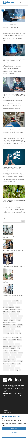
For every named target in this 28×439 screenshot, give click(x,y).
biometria (14, 302)
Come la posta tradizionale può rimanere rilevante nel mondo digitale (13, 130)
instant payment (6, 318)
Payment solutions (8, 412)
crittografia (5, 309)
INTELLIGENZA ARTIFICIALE (16, 318)
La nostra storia (7, 401)
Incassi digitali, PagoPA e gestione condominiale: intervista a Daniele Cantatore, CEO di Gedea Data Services (14, 266)
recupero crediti (6, 329)
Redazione (6, 27)
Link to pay (5, 320)
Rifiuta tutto (14, 436)
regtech (12, 329)
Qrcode (18, 326)
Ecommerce (13, 311)
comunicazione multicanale (8, 307)
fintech (18, 311)
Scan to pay (17, 331)
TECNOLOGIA (11, 134)
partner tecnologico (7, 324)
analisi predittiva (15, 300)
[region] (14, 426)
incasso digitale (13, 316)
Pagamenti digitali (6, 322)
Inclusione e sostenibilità (9, 406)
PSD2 (4, 326)
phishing (14, 324)
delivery (19, 309)
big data (5, 302)
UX (20, 333)
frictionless (5, 313)
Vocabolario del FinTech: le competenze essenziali (13, 25)
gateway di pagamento (13, 313)
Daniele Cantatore (12, 309)
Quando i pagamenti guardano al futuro (13, 167)
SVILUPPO (5, 29)
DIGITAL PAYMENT (20, 95)
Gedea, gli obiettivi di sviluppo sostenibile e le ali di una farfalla (14, 201)
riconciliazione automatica (8, 331)
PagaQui (13, 322)
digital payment (6, 311)
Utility (17, 333)
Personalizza (14, 432)
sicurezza (12, 333)
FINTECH (19, 27)
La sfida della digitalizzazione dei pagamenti (14, 59)
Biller (9, 302)
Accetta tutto (14, 428)
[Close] (26, 415)
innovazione (20, 316)
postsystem (20, 324)
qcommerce (13, 326)
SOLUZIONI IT (19, 132)
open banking (11, 320)
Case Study (5, 305)
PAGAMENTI (18, 320)
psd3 (8, 326)
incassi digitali (6, 316)
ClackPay (11, 305)
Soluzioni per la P (7, 410)
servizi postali (6, 333)
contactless (17, 307)
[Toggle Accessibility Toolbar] (3, 10)
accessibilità (5, 300)
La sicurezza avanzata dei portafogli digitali (14, 94)
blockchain (19, 302)
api (20, 300)
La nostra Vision (7, 403)
